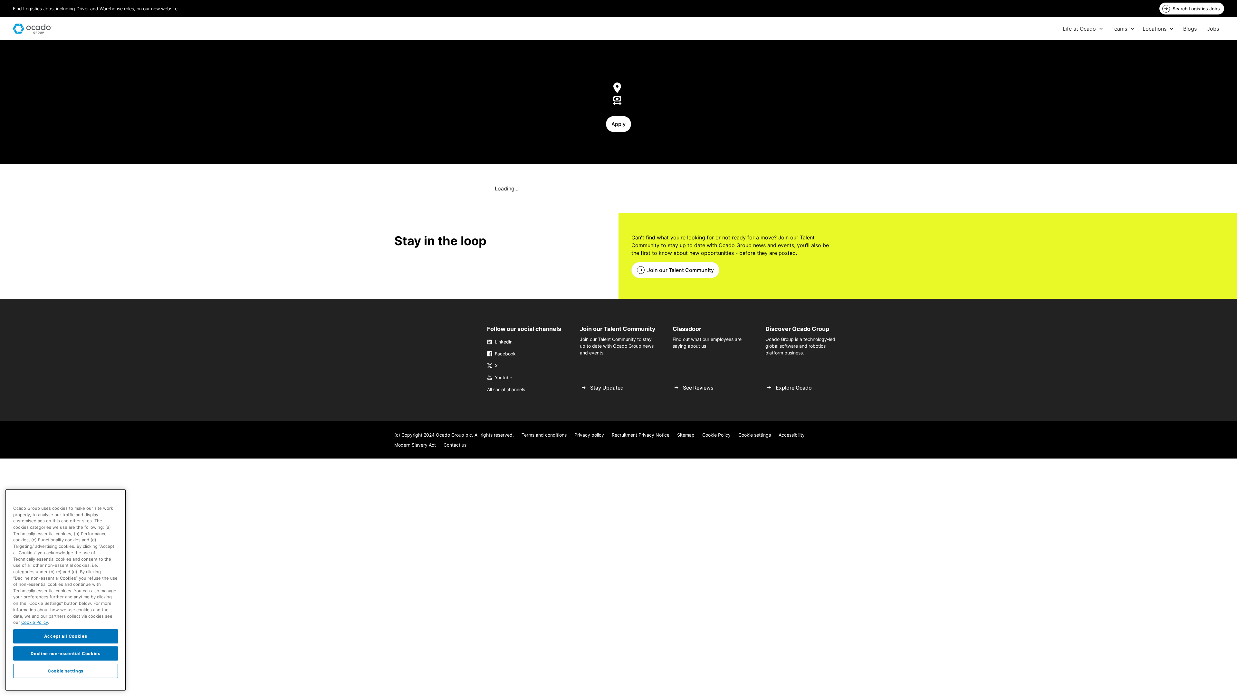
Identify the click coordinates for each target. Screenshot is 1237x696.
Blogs (1190, 28)
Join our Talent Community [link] (680, 270)
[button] (1083, 28)
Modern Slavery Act (415, 445)
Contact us (455, 445)
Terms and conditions (544, 435)
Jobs (1213, 28)
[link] (1191, 9)
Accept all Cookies (65, 636)
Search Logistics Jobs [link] (1196, 8)
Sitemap (686, 435)
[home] (32, 28)
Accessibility (792, 435)
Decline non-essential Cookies (65, 653)
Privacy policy (589, 435)
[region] (65, 590)
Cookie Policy (716, 435)
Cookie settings (754, 435)
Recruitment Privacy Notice (640, 435)
